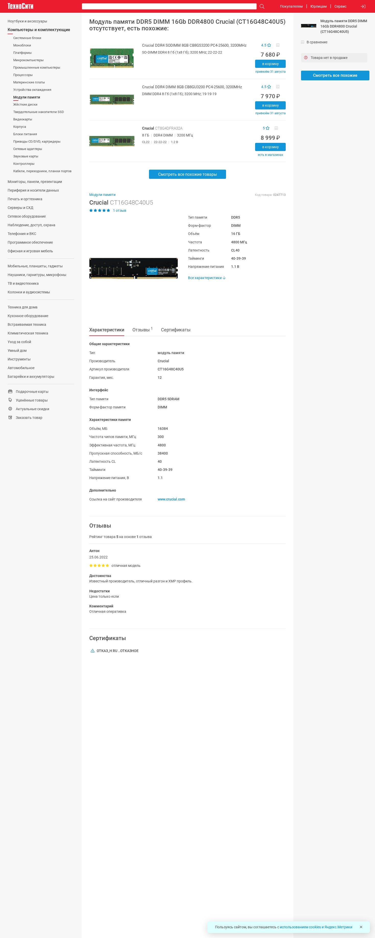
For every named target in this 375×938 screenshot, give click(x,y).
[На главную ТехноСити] (20, 6)
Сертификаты (176, 329)
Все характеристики (205, 278)
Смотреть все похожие (335, 75)
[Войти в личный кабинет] (363, 6)
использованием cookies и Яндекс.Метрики (316, 927)
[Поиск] (260, 6)
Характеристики (106, 329)
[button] (131, 268)
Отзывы (142, 329)
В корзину (270, 64)
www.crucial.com (171, 499)
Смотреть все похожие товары (187, 174)
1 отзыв (119, 210)
